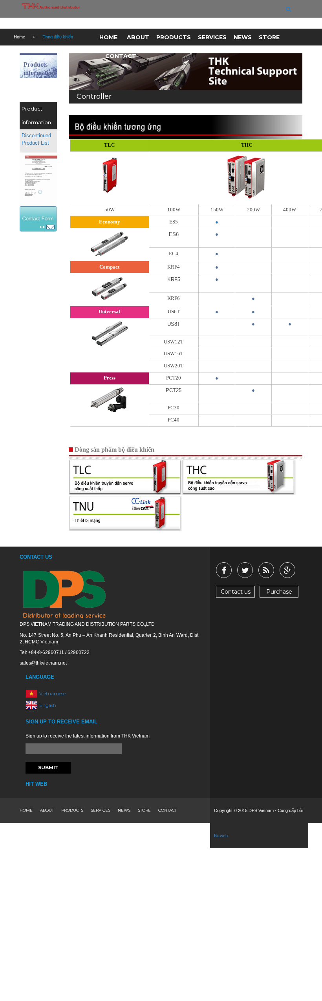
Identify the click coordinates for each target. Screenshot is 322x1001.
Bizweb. (221, 835)
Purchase (279, 591)
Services (212, 37)
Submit (48, 767)
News (243, 37)
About (138, 37)
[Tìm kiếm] (288, 9)
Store (269, 37)
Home (108, 37)
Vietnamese (52, 693)
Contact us (236, 591)
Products (173, 37)
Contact (120, 56)
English (47, 705)
